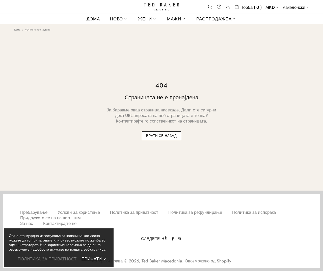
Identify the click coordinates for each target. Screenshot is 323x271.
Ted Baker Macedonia (161, 7)
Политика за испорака (254, 212)
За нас (26, 223)
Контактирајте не (59, 223)
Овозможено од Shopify (208, 261)
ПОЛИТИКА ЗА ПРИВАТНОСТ (47, 259)
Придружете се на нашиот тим (50, 218)
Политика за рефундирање (195, 212)
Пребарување (33, 212)
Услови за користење (79, 212)
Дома (17, 30)
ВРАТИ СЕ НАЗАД (161, 135)
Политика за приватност (134, 212)
